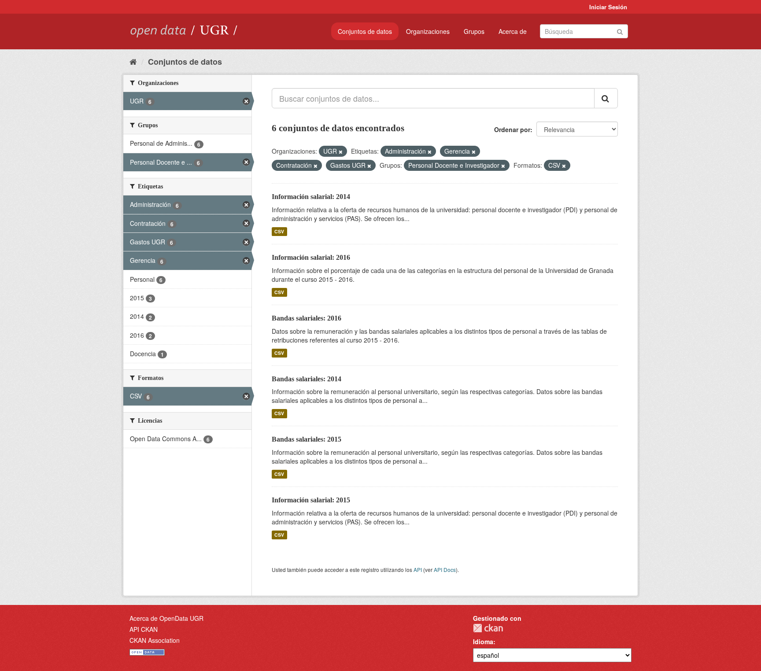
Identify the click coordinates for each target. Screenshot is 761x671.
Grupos (474, 31)
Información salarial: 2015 (311, 500)
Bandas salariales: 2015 (306, 439)
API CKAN (143, 629)
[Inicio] (133, 61)
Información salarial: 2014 (311, 196)
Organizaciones (428, 31)
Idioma (483, 641)
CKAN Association (154, 640)
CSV (279, 231)
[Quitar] (341, 151)
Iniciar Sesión (608, 7)
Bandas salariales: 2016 (306, 318)
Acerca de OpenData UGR (166, 618)
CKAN (488, 628)
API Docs (445, 569)
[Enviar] (620, 30)
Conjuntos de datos (365, 31)
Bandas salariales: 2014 (306, 379)
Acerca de (513, 31)
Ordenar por (512, 129)
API (418, 569)
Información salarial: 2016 (311, 257)
